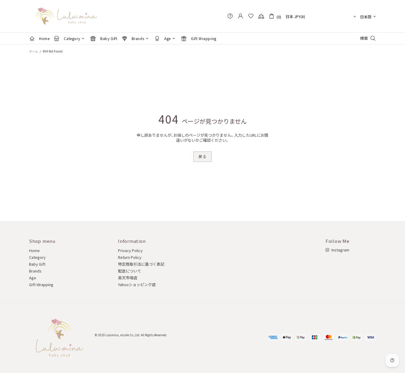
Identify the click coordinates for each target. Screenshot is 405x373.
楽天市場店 (127, 277)
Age (32, 277)
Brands (35, 270)
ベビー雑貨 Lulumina (66, 16)
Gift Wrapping (41, 284)
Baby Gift (37, 264)
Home (34, 250)
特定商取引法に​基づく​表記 (141, 264)
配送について (129, 270)
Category (37, 257)
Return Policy (129, 257)
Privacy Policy (130, 250)
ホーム (33, 51)
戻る (202, 156)
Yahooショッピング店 (137, 284)
